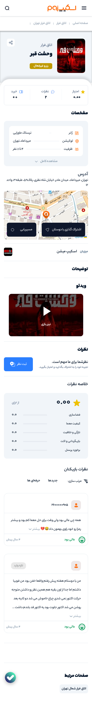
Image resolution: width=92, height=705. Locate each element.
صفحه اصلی (80, 23)
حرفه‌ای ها (33, 480)
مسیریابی (26, 229)
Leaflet (79, 237)
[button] (46, 215)
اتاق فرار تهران (41, 23)
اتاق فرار (61, 23)
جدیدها (53, 480)
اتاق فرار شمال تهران (74, 688)
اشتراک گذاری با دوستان (66, 229)
